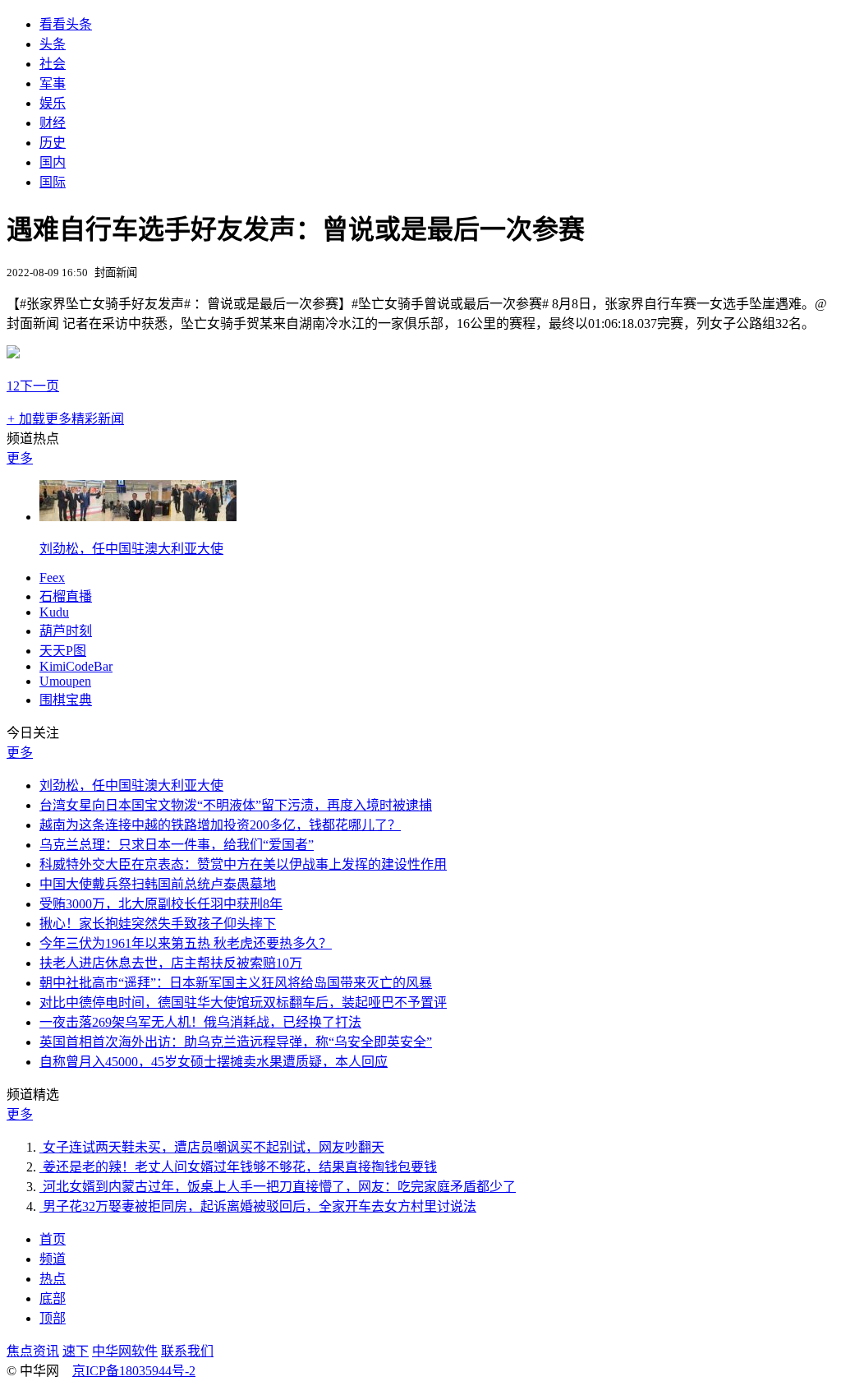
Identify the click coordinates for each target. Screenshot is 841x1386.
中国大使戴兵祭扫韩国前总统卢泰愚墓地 (157, 884)
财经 (52, 123)
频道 (52, 1259)
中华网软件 (125, 1351)
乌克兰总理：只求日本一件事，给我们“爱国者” (176, 845)
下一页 (39, 386)
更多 (20, 458)
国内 (52, 162)
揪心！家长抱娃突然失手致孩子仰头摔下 (157, 924)
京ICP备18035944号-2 (133, 1371)
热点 (52, 1279)
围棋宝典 (65, 700)
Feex (52, 577)
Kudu (54, 612)
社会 (52, 64)
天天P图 (62, 651)
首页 (52, 1239)
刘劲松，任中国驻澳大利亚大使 (131, 549)
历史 (52, 143)
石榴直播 (65, 596)
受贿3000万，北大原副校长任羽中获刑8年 (161, 904)
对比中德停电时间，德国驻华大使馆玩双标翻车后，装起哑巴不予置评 (243, 1002)
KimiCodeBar (76, 666)
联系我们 (187, 1351)
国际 (52, 182)
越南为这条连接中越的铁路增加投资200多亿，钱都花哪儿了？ (220, 825)
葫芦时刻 (65, 631)
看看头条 (65, 24)
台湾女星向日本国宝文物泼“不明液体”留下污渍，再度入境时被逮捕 (235, 805)
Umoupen (65, 681)
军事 (52, 83)
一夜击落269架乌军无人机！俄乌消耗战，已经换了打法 (200, 1022)
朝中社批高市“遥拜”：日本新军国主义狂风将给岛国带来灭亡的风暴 (235, 983)
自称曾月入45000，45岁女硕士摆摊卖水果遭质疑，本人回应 (213, 1062)
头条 (52, 44)
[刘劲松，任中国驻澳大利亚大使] (138, 517)
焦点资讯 (33, 1351)
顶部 (52, 1318)
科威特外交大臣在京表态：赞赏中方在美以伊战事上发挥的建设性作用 (243, 864)
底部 (52, 1298)
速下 (75, 1351)
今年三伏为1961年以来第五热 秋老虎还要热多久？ (185, 943)
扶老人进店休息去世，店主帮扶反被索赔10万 (170, 963)
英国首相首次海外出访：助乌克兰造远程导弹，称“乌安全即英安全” (235, 1042)
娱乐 (52, 103)
